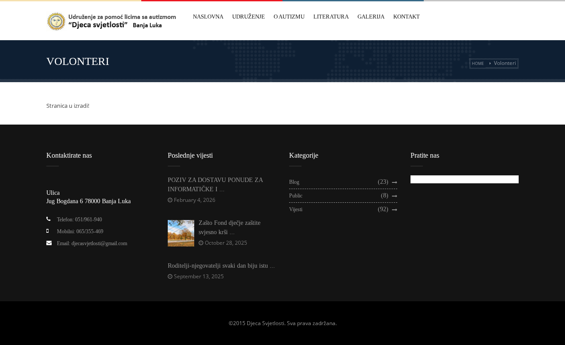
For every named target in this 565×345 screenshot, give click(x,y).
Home (478, 63)
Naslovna (208, 16)
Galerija (371, 16)
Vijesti (295, 209)
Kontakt (406, 16)
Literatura (331, 16)
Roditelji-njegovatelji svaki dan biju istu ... (221, 265)
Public (295, 196)
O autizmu (289, 16)
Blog (294, 182)
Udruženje (248, 16)
